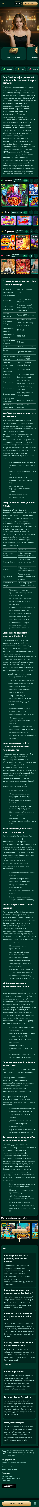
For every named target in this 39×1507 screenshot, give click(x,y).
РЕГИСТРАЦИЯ (30, 3)
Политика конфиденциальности (14, 1462)
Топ (22, 69)
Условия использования (10, 1465)
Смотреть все (20, 180)
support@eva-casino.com (11, 1478)
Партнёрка (6, 1480)
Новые (9, 69)
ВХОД (18, 3)
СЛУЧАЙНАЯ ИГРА (19, 1231)
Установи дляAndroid (9, 1486)
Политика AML (7, 1467)
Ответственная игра (9, 1469)
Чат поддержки (8, 1476)
